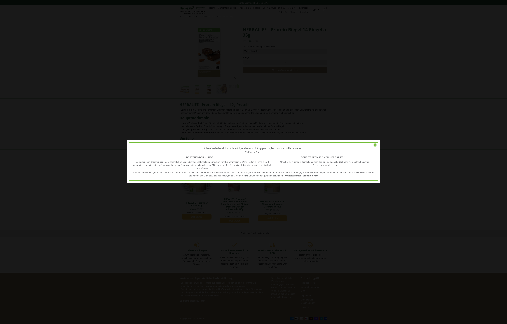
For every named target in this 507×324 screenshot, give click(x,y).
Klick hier (245, 165)
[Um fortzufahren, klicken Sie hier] (301, 176)
